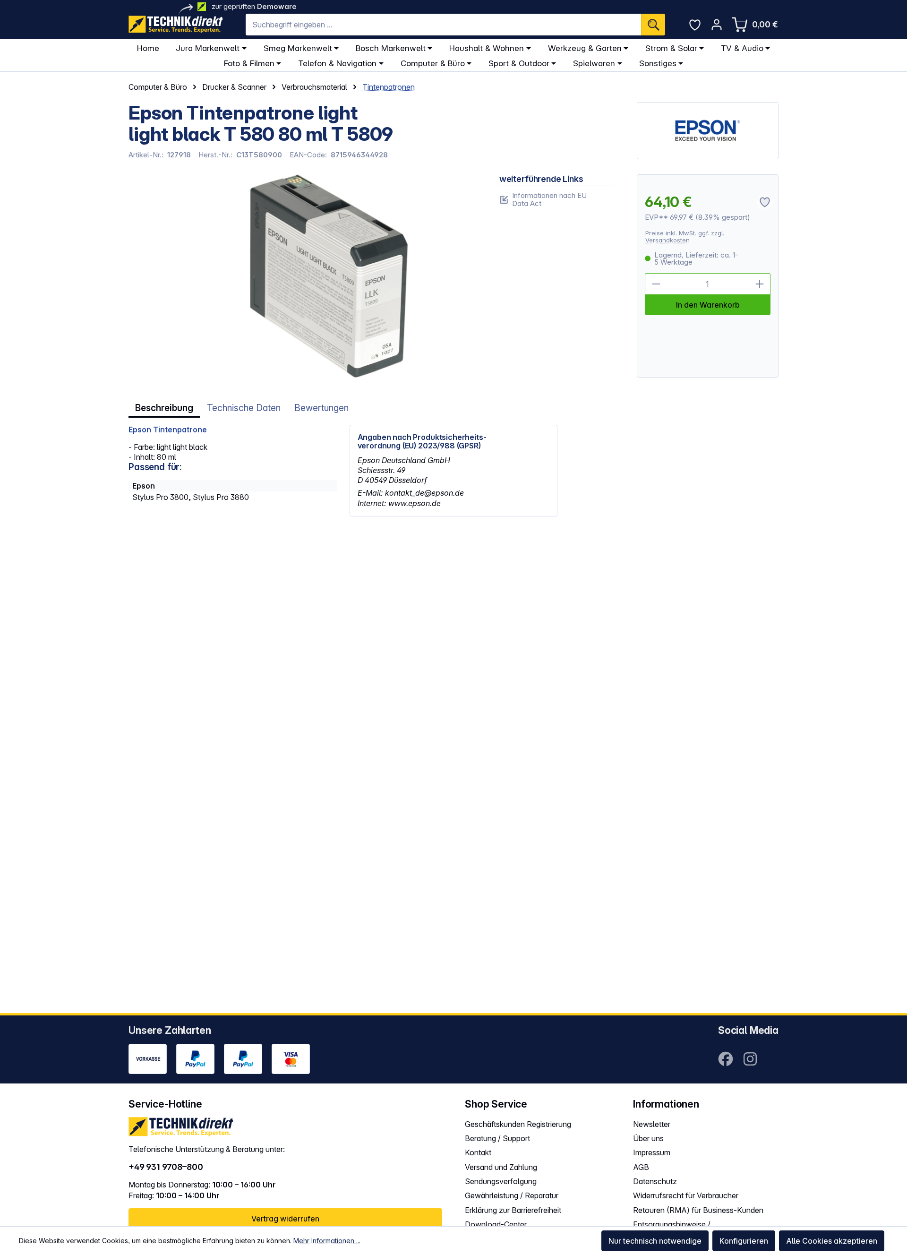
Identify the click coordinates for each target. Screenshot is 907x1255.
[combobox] (443, 24)
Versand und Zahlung (501, 1167)
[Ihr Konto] (717, 24)
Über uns (648, 1138)
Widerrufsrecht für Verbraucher (685, 1195)
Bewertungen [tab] (321, 408)
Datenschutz (655, 1181)
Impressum (651, 1152)
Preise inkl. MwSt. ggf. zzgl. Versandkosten (684, 236)
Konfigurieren (743, 1241)
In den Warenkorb (708, 304)
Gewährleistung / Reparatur (511, 1195)
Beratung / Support (497, 1138)
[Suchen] (653, 24)
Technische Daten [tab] (244, 408)
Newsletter (651, 1124)
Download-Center (496, 1224)
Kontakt (478, 1152)
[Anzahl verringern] (656, 284)
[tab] (164, 408)
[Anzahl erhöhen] (759, 284)
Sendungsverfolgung (501, 1181)
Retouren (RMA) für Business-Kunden (698, 1210)
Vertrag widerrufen (285, 1218)
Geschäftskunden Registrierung (518, 1124)
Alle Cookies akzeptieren (831, 1241)
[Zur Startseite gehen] (175, 24)
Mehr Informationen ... (326, 1241)
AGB (641, 1167)
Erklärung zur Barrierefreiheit (513, 1210)
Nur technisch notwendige (655, 1241)
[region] (302, 276)
